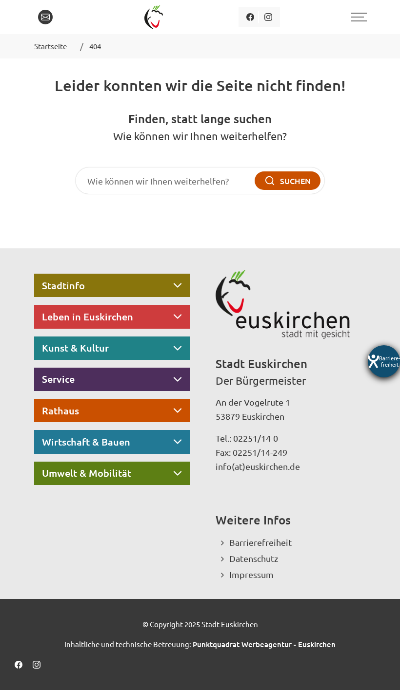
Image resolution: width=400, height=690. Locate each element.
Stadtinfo (63, 285)
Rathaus (60, 410)
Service (58, 379)
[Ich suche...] (67, 17)
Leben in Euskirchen (87, 316)
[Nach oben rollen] (379, 669)
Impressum (251, 574)
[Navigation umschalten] (357, 17)
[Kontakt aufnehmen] (45, 17)
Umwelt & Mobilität (86, 472)
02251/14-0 (255, 438)
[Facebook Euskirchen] (250, 17)
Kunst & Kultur (75, 347)
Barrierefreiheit (260, 542)
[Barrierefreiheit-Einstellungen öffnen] (384, 361)
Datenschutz (253, 558)
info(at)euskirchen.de (258, 466)
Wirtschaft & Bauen (86, 441)
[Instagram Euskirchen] (268, 17)
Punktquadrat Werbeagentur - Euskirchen (264, 644)
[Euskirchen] (155, 17)
